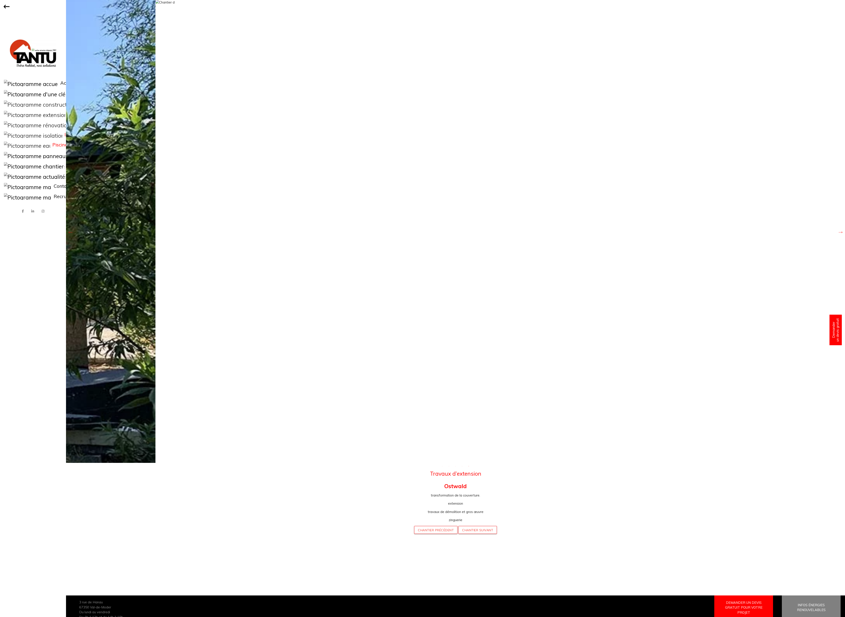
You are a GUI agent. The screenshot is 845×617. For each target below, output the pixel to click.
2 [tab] (449, 466)
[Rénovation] (33, 124)
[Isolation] (33, 134)
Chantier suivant (477, 530)
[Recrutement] (33, 196)
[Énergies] (33, 155)
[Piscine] (33, 144)
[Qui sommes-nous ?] (33, 93)
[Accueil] (33, 83)
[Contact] (33, 186)
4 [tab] (462, 466)
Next (840, 231)
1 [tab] (442, 466)
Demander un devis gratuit (836, 330)
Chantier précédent (436, 530)
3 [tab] (455, 466)
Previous (70, 231)
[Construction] (33, 103)
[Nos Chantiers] (33, 165)
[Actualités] (33, 175)
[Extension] (33, 114)
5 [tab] (469, 466)
